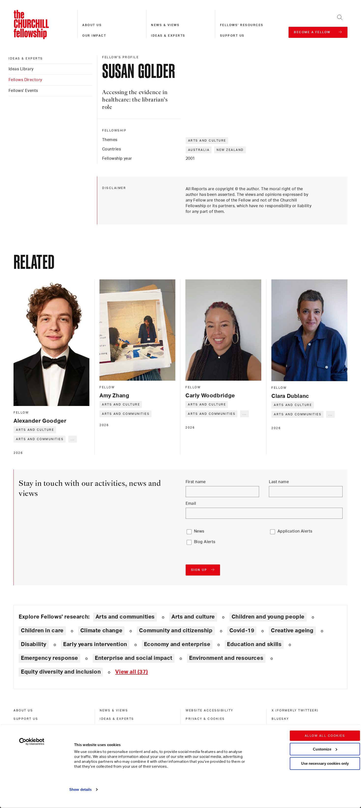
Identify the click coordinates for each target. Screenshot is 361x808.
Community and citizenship (175, 630)
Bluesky (280, 718)
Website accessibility (209, 710)
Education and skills (254, 644)
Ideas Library (21, 69)
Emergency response (49, 658)
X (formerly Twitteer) (295, 710)
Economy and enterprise (177, 644)
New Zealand (230, 149)
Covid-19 (241, 630)
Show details (80, 789)
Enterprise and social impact (133, 658)
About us (92, 25)
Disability (33, 644)
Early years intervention (95, 644)
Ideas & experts (168, 35)
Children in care (42, 630)
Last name (279, 482)
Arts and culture (207, 140)
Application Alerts (295, 531)
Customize (322, 749)
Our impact (94, 35)
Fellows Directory (25, 80)
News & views (165, 25)
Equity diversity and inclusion (61, 672)
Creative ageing (292, 630)
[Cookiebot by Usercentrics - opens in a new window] (31, 741)
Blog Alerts (204, 542)
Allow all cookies (325, 735)
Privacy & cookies (205, 718)
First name (196, 482)
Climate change (101, 630)
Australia (199, 149)
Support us (232, 35)
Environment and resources (226, 658)
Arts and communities (40, 439)
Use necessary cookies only (325, 763)
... (73, 439)
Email (191, 503)
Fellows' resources (242, 25)
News (199, 531)
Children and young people (268, 617)
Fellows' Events (23, 91)
